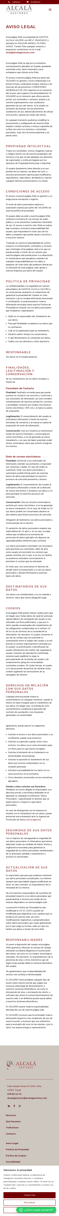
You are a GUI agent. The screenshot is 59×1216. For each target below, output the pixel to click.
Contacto (11, 1133)
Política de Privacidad (17, 1149)
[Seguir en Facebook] (14, 1106)
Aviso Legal (12, 1143)
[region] (29, 1191)
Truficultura (12, 1127)
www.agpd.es (33, 819)
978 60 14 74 (14, 1094)
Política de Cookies (16, 1155)
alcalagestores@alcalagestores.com (27, 1098)
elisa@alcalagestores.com (20, 52)
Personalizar (29, 1202)
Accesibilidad (13, 1161)
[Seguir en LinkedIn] (9, 1106)
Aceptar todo (29, 1195)
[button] (36, 1210)
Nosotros (11, 1115)
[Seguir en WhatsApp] (20, 1106)
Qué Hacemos (13, 1121)
